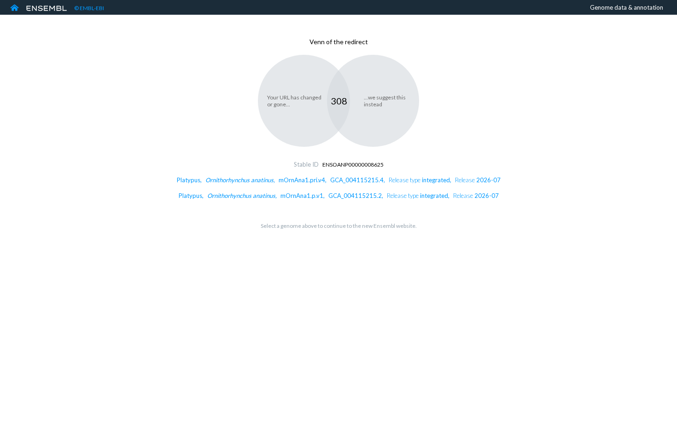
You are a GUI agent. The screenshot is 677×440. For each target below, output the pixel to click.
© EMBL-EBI (89, 8)
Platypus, (339, 180)
